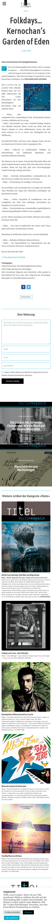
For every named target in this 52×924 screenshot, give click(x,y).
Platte (26, 11)
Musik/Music (26, 297)
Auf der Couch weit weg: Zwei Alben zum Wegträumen (20, 575)
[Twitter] (29, 287)
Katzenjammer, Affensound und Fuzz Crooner (17, 714)
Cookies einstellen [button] (12, 912)
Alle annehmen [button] (12, 918)
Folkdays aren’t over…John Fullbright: (15, 653)
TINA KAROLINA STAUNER (14, 257)
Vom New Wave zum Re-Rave (12, 856)
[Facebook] (23, 287)
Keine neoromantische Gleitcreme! (14, 786)
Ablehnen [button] (28, 912)
